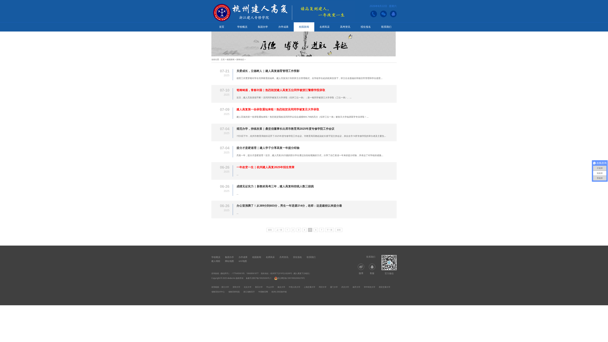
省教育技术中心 (218, 291)
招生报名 (366, 26)
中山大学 (270, 287)
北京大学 (247, 287)
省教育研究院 (234, 291)
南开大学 (356, 287)
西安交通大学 (384, 287)
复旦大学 (259, 287)
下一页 (329, 229)
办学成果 (283, 26)
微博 (361, 273)
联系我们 (386, 26)
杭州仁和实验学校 (279, 291)
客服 (372, 273)
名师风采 (325, 26)
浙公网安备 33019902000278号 (291, 278)
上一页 (279, 229)
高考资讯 (345, 26)
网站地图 (229, 261)
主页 (223, 59)
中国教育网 (263, 291)
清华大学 (236, 287)
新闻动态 (240, 59)
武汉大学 (345, 287)
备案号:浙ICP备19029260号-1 (258, 278)
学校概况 (242, 26)
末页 (339, 229)
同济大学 (322, 287)
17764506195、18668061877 (245, 273)
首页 (221, 26)
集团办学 (263, 26)
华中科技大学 (369, 287)
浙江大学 (225, 287)
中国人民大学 (294, 287)
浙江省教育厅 (249, 291)
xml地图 (243, 261)
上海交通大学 (309, 287)
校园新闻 (304, 26)
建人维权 (215, 261)
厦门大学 (334, 287)
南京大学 (281, 287)
